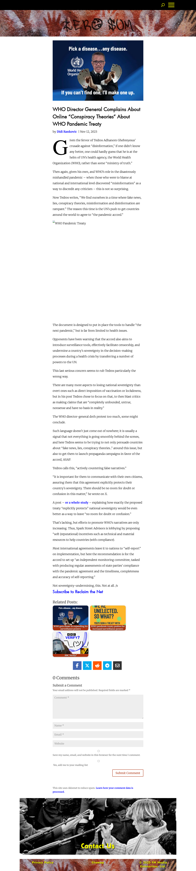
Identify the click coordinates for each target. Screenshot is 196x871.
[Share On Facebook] (77, 665)
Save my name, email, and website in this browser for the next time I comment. (96, 755)
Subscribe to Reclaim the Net (78, 591)
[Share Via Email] (117, 665)
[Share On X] (87, 665)
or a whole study (76, 502)
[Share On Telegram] (107, 665)
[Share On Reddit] (97, 665)
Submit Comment (128, 773)
